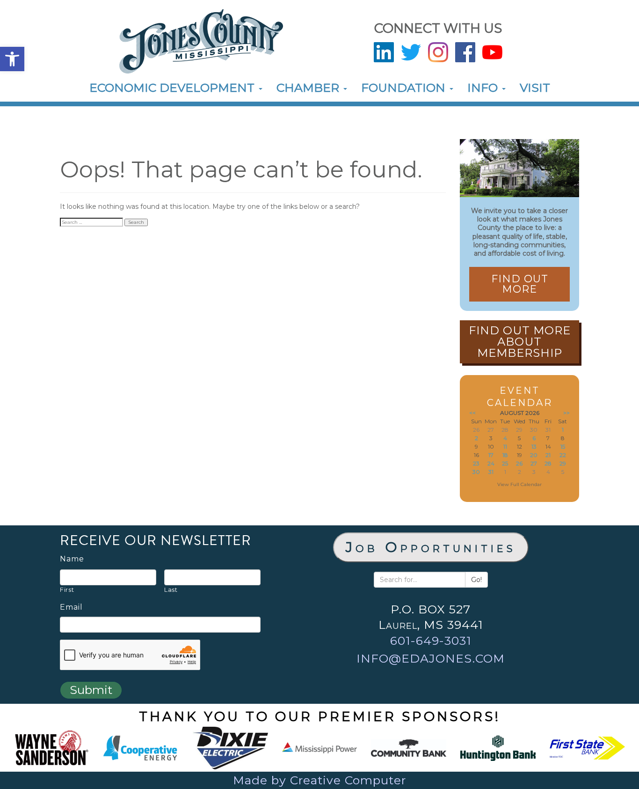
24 (490, 463)
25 (505, 463)
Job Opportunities (431, 547)
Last (171, 589)
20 (533, 454)
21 (548, 454)
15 (562, 446)
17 (491, 454)
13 (534, 446)
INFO (484, 87)
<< (472, 412)
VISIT (535, 87)
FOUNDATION (405, 87)
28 (548, 463)
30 (476, 471)
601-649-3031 (431, 641)
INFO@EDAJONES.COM (430, 658)
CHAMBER (309, 87)
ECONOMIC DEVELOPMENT (173, 87)
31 (491, 471)
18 (505, 454)
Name (72, 559)
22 (562, 454)
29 (562, 463)
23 (476, 463)
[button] (12, 59)
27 (533, 463)
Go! (476, 579)
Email (71, 607)
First (67, 589)
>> (566, 412)
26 (519, 463)
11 (505, 446)
